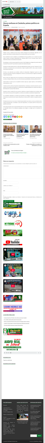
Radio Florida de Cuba (13, 441)
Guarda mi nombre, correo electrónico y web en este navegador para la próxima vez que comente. (22, 198)
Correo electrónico (8, 185)
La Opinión (5, 21)
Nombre (5, 180)
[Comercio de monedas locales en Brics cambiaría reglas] (9, 132)
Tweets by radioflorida (7, 360)
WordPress (36, 441)
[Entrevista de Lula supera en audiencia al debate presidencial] (22, 132)
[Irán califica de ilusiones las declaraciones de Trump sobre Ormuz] (36, 132)
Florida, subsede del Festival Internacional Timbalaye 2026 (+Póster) (17, 321)
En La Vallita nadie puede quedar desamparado (12, 319)
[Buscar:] (36, 435)
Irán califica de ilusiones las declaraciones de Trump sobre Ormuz (35, 135)
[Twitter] (6, 117)
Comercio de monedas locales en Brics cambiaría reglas (8, 135)
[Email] (17, 117)
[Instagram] (39, 6)
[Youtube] (41, 6)
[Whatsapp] (9, 117)
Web (4, 190)
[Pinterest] (15, 117)
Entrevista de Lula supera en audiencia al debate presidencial (22, 135)
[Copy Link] (19, 117)
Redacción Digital (15, 27)
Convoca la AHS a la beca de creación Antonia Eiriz (13, 325)
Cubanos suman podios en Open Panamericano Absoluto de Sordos (16, 323)
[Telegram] (11, 117)
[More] (21, 117)
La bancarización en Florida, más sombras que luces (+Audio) (15, 317)
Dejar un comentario (21, 27)
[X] (37, 6)
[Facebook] (38, 6)
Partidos (10, 119)
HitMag (40, 441)
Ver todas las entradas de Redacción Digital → (19, 152)
